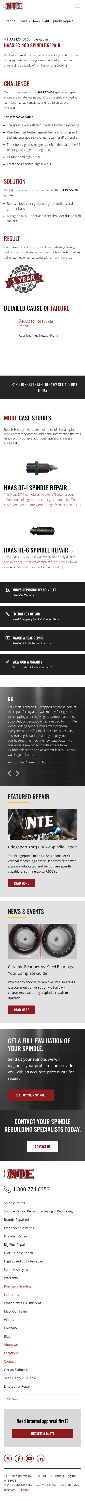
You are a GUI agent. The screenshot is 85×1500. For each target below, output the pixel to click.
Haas (23, 21)
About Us (11, 1345)
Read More (21, 883)
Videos (9, 1319)
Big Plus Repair (15, 1244)
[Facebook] (19, 1461)
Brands (9, 21)
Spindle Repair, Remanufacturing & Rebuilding (38, 1211)
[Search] (8, 1399)
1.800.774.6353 (31, 1189)
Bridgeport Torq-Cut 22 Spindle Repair (42, 847)
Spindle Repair (15, 1203)
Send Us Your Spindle (20, 1378)
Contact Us (42, 1146)
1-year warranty (61, 257)
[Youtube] (30, 1461)
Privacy (24, 1490)
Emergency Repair (17, 1386)
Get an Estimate (16, 1370)
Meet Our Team (15, 1311)
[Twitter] (8, 1461)
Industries (11, 1294)
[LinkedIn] (40, 1461)
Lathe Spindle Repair (19, 1228)
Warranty (11, 1278)
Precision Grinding (18, 1286)
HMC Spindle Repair (18, 1253)
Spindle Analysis (16, 1269)
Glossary (10, 1328)
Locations (11, 1353)
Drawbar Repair (15, 1236)
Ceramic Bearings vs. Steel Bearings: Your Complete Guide (41, 970)
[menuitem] (42, 1240)
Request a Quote (42, 1433)
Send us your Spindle (31, 1095)
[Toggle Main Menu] (77, 6)
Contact (10, 1361)
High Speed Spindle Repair (23, 1261)
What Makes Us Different (22, 1303)
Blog (7, 1336)
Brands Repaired (16, 1219)
